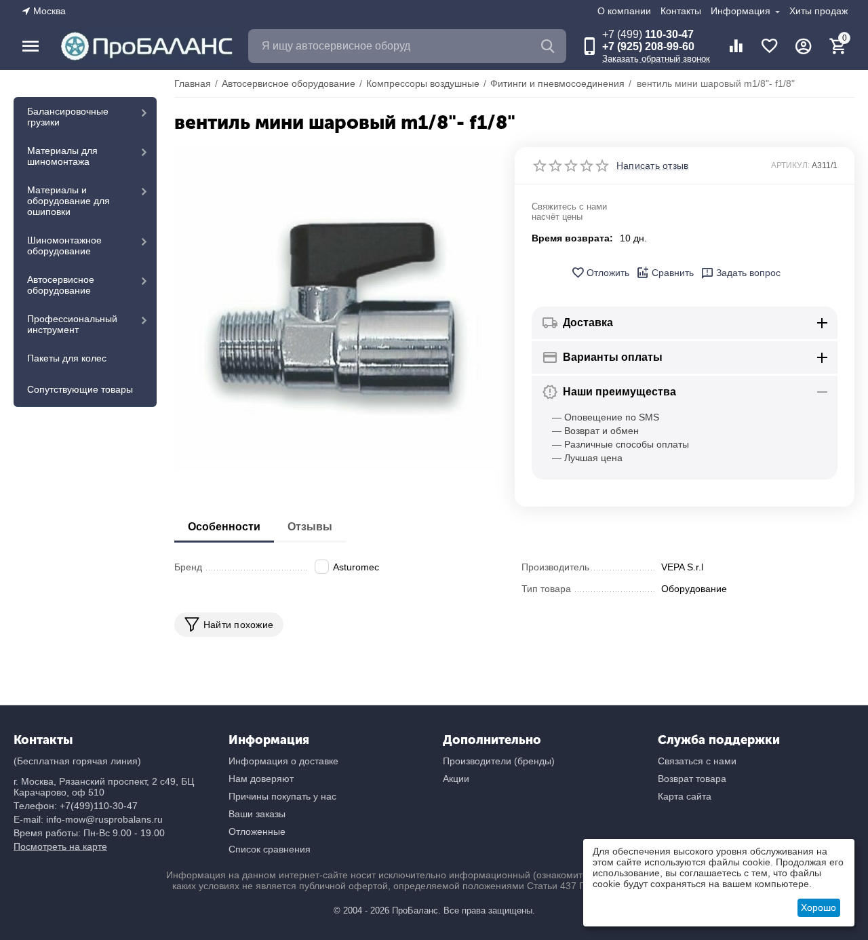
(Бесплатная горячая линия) (77, 761)
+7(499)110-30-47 (99, 805)
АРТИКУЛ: (790, 165)
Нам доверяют (261, 778)
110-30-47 (648, 34)
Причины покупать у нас (282, 796)
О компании (624, 10)
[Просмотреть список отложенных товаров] (769, 46)
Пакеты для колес (66, 358)
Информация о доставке (283, 761)
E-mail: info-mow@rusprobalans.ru (88, 819)
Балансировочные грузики (67, 117)
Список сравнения (270, 849)
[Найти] (549, 46)
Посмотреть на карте (60, 846)
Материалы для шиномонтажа (62, 156)
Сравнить (673, 272)
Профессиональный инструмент (72, 324)
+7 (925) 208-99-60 (648, 46)
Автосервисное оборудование (60, 285)
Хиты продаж (818, 10)
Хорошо (818, 907)
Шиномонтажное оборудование (64, 245)
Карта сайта (684, 796)
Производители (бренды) (499, 761)
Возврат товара (692, 778)
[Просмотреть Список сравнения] (735, 46)
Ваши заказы (257, 813)
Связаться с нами (697, 761)
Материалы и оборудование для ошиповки (68, 200)
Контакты (680, 10)
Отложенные (257, 831)
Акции (456, 778)
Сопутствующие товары (80, 389)
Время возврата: (572, 238)
